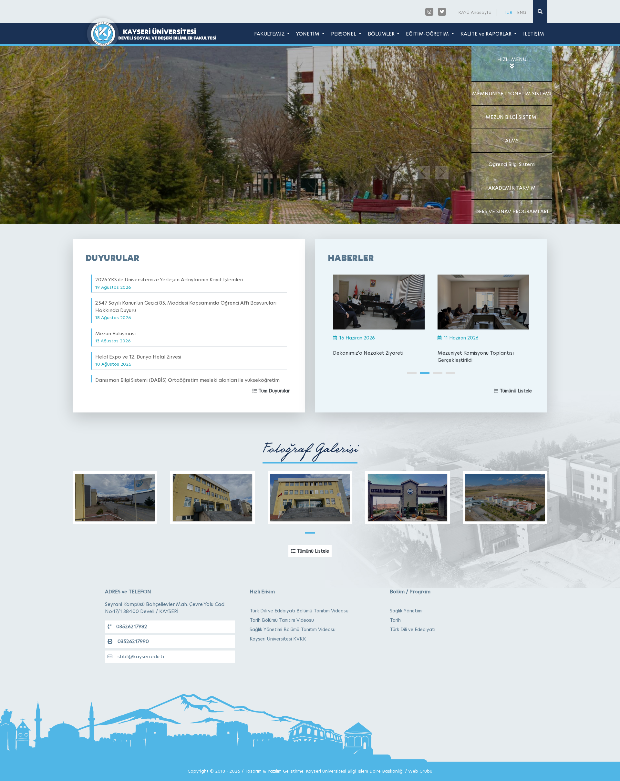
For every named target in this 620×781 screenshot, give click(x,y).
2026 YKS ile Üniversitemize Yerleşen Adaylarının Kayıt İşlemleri (169, 283)
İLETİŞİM (533, 33)
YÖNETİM (308, 33)
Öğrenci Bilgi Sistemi (512, 164)
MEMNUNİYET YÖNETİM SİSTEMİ (512, 93)
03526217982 (131, 626)
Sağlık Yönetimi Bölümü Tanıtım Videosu (293, 629)
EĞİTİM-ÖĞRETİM (428, 33)
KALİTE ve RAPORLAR (486, 33)
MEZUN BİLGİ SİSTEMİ (512, 117)
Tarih (395, 620)
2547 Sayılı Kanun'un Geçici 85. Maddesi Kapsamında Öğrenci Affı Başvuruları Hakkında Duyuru (185, 309)
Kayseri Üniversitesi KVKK (278, 639)
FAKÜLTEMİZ (270, 33)
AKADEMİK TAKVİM (512, 187)
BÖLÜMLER (382, 33)
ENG (521, 12)
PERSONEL (344, 33)
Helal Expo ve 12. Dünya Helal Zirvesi (138, 360)
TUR (508, 12)
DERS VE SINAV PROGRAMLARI (511, 211)
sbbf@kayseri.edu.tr (141, 656)
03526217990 (133, 641)
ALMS (512, 140)
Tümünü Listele (515, 391)
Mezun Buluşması (115, 337)
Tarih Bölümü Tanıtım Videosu (282, 620)
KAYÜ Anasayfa (474, 12)
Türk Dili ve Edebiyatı (412, 629)
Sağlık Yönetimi (406, 611)
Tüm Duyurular (273, 391)
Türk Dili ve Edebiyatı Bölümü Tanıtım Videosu (299, 611)
